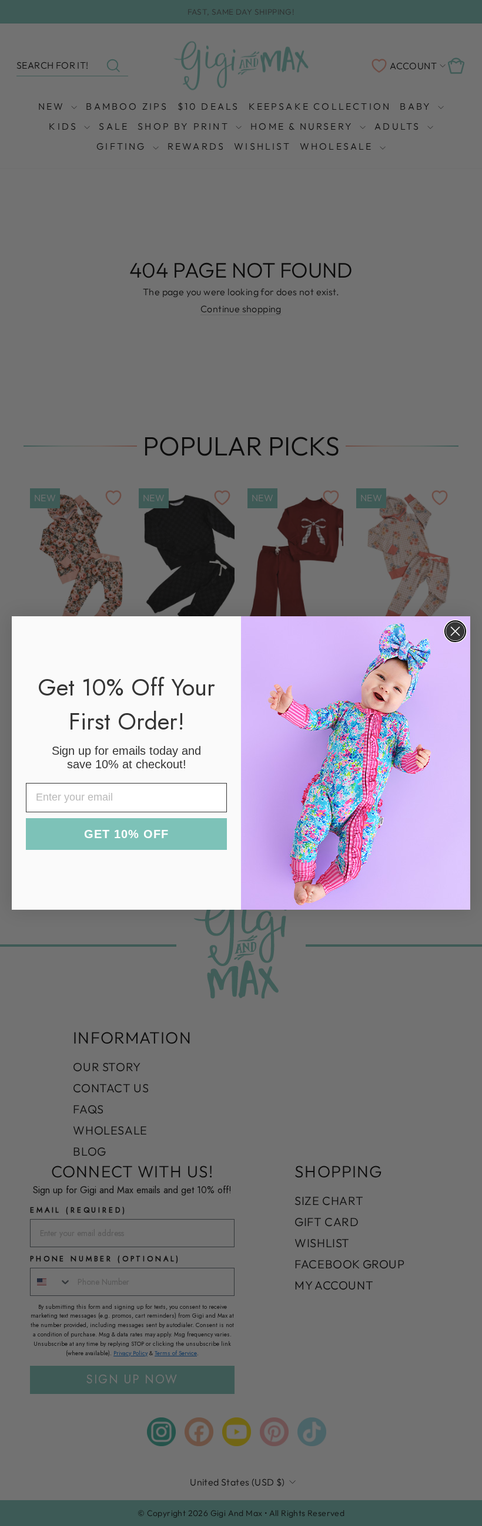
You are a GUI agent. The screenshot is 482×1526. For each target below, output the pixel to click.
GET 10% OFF (126, 834)
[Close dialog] (455, 631)
